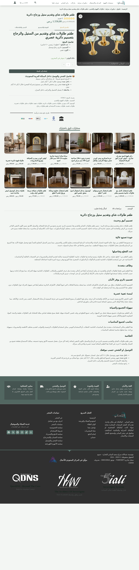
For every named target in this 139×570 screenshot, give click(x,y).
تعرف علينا (55, 3)
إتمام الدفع (92, 434)
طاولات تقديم (56, 103)
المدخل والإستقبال (95, 3)
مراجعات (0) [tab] (117, 208)
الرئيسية (124, 9)
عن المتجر (58, 418)
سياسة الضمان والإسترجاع (52, 437)
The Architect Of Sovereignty (70, 491)
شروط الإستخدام (56, 431)
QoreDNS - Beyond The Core (25, 486)
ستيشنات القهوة (108, 3)
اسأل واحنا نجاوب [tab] (100, 208)
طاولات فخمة (70, 106)
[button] (80, 16)
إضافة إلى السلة (42, 71)
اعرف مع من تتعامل (55, 421)
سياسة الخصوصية (56, 428)
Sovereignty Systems (113, 487)
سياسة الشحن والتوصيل (53, 441)
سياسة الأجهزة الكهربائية (53, 444)
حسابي (93, 437)
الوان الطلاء (91, 424)
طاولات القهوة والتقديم (96, 9)
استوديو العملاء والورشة (87, 421)
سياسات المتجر (117, 363)
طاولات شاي (29, 103)
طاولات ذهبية (38, 103)
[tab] (64, 27)
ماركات (73, 3)
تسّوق (118, 9)
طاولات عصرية (19, 103)
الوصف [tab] (130, 208)
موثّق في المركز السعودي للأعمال (73, 460)
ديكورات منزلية (82, 3)
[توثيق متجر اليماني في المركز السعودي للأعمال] (53, 459)
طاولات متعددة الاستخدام (57, 106)
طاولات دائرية (47, 103)
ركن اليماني (65, 3)
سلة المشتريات (90, 431)
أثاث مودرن (65, 103)
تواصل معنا (92, 428)
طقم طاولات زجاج (42, 106)
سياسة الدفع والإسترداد (54, 434)
